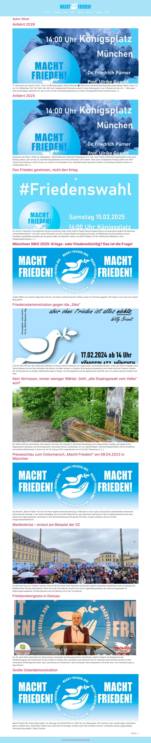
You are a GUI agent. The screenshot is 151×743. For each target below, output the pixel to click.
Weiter (135, 733)
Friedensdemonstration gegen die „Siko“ (46, 304)
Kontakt (99, 12)
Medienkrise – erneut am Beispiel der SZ (46, 524)
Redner (89, 12)
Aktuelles (57, 12)
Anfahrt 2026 (23, 24)
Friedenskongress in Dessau (36, 596)
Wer (66, 12)
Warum (80, 12)
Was (72, 12)
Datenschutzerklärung (80, 740)
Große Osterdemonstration (34, 670)
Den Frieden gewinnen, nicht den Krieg (45, 170)
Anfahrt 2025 (23, 96)
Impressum (66, 740)
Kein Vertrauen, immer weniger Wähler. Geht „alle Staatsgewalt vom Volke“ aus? (74, 381)
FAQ (107, 12)
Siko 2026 (47, 12)
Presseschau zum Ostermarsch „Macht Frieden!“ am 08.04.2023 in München (68, 456)
